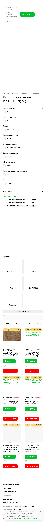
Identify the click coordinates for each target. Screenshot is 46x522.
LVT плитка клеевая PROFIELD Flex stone (22, 200)
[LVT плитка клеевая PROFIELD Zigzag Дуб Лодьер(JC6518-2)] (12, 385)
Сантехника (22, 69)
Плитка (22, 61)
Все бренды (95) (23, 311)
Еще (7, 25)
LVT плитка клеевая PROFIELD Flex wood (22, 203)
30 (8, 175)
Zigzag (9, 184)
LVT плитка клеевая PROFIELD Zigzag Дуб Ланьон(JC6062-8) (32, 354)
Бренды (22, 28)
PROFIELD (10, 130)
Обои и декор (22, 53)
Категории (7, 192)
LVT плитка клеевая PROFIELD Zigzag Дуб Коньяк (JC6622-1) (10, 354)
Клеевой (10, 121)
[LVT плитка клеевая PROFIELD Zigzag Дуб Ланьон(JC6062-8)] (34, 338)
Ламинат (22, 44)
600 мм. (9, 157)
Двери (22, 36)
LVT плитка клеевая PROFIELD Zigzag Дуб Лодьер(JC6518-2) (10, 402)
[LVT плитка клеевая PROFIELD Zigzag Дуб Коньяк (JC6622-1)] (12, 338)
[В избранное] (4, 366)
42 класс (10, 139)
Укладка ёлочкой (13, 148)
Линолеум (22, 78)
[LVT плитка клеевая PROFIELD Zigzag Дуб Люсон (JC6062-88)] (34, 385)
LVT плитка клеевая (12, 197)
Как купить (10, 3)
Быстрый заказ (10, 371)
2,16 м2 (9, 166)
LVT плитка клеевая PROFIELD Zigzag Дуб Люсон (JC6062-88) (32, 402)
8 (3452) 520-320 (35, 3)
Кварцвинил (11, 112)
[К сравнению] (8, 366)
